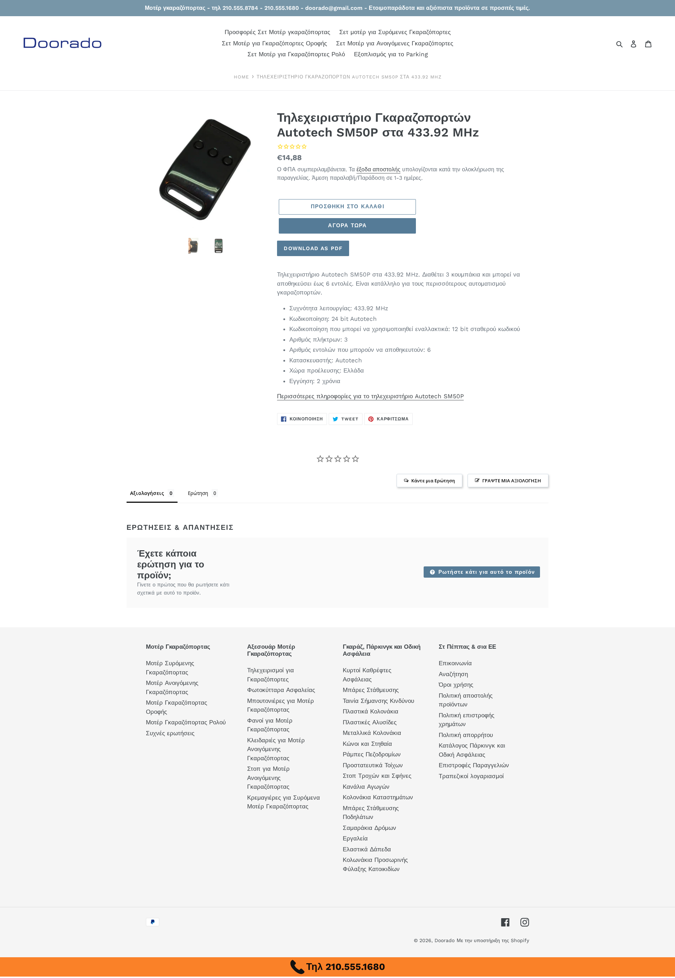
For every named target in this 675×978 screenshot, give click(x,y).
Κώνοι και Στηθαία (367, 743)
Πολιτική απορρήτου (466, 734)
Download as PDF (313, 248)
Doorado (445, 940)
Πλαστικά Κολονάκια (370, 711)
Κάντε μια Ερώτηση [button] (433, 480)
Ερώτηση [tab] (198, 493)
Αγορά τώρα (347, 225)
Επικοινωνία (455, 663)
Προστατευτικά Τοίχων (373, 765)
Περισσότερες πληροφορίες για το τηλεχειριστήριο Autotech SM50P (370, 396)
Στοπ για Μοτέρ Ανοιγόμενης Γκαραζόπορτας (268, 777)
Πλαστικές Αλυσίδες (370, 722)
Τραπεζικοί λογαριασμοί (471, 776)
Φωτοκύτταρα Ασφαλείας (281, 689)
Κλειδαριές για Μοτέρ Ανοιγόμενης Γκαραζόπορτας (276, 749)
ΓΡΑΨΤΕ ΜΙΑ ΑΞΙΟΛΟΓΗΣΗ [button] (511, 480)
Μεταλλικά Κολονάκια (372, 732)
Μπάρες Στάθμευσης (371, 689)
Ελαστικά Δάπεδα (367, 849)
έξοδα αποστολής (378, 169)
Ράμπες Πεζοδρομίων (372, 754)
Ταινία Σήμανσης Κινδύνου (378, 700)
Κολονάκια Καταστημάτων (378, 797)
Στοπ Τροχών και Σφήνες (377, 775)
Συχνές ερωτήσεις (170, 733)
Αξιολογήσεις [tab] (147, 493)
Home (241, 77)
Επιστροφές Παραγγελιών (474, 765)
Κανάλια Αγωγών (366, 786)
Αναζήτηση (453, 674)
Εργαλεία (355, 838)
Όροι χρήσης (456, 684)
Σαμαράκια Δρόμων (369, 827)
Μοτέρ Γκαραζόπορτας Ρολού (186, 722)
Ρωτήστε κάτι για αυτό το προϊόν (485, 572)
